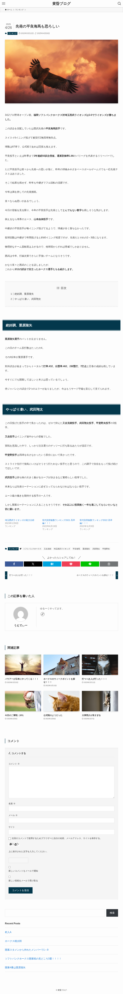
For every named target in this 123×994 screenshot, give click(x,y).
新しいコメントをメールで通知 (23, 871)
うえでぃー (20, 625)
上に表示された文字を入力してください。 (28, 851)
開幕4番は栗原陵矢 (15, 967)
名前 (12, 803)
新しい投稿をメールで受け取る (23, 880)
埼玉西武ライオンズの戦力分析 (19, 520)
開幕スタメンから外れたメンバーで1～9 (26, 949)
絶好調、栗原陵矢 (24, 294)
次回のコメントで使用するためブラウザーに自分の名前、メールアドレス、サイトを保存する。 (57, 838)
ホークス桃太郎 (13, 941)
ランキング (12, 33)
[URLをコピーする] (109, 564)
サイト (12, 827)
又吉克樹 (47, 549)
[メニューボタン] (3, 3)
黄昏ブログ (61, 3)
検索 (112, 913)
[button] (14, 564)
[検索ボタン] (119, 3)
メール (13, 815)
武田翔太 (96, 549)
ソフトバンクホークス (32, 549)
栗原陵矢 (86, 549)
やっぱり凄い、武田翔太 (28, 299)
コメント (14, 764)
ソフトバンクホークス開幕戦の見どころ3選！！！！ (33, 958)
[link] (43, 614)
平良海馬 (76, 549)
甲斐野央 (106, 549)
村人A (8, 932)
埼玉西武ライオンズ (62, 549)
